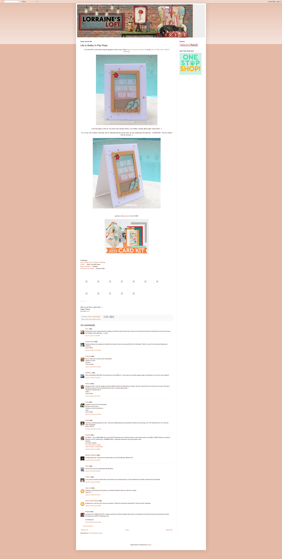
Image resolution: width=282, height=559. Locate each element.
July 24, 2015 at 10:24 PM (93, 350)
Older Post (169, 530)
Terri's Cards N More (91, 501)
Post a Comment (88, 526)
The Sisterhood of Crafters (93, 445)
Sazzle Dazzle (89, 341)
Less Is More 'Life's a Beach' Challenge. (93, 262)
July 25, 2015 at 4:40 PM (92, 471)
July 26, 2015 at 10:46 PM (93, 506)
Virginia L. (88, 373)
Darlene (88, 435)
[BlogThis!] (107, 317)
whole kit (127, 216)
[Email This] (105, 317)
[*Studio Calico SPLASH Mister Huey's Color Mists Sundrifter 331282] (134, 282)
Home (127, 530)
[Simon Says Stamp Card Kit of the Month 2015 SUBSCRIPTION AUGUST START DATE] (86, 282)
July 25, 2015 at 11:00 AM (93, 414)
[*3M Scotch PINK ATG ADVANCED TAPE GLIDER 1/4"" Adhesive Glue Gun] (122, 294)
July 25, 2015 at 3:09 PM (92, 460)
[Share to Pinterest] (113, 317)
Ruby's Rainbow (85, 266)
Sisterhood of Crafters (87, 268)
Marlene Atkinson (90, 455)
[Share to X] (109, 317)
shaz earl (88, 488)
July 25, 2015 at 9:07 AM (92, 396)
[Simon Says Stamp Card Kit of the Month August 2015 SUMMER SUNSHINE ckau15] (98, 282)
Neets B (87, 383)
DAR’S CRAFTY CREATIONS (94, 447)
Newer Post (84, 530)
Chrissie (88, 356)
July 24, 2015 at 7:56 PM (92, 335)
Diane (87, 420)
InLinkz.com (83, 301)
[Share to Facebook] (111, 317)
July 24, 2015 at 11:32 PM (93, 367)
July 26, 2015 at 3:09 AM (92, 482)
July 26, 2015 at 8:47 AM (92, 495)
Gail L (87, 466)
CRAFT (82, 264)
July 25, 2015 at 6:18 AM (92, 377)
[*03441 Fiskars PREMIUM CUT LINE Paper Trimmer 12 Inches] (134, 294)
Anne (87, 402)
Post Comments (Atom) (95, 533)
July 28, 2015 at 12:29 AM (93, 522)
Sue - (87, 329)
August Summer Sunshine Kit (136, 49)
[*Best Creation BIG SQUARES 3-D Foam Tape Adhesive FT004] (110, 294)
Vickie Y (87, 477)
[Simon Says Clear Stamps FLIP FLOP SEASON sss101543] (110, 282)
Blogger (149, 545)
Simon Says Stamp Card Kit (92, 319)
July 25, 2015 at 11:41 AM (93, 429)
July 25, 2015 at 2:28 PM (92, 449)
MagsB (87, 511)
